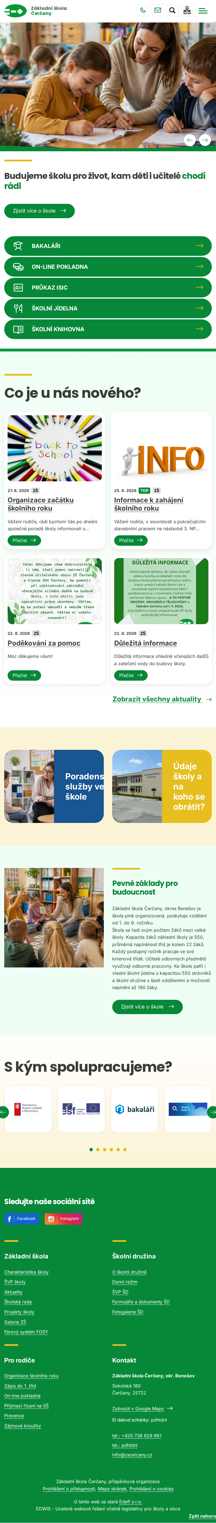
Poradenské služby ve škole (84, 786)
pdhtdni (130, 1445)
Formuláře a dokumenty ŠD (141, 1302)
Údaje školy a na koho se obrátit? (189, 786)
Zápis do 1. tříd (20, 1386)
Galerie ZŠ (15, 1322)
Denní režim (125, 1282)
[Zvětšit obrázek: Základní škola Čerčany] (54, 917)
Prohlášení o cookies (151, 1489)
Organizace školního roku (31, 1375)
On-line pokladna (22, 1395)
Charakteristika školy (26, 1272)
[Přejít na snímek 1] (91, 1150)
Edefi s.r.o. (130, 1501)
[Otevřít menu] (203, 11)
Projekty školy (19, 1312)
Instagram (69, 1218)
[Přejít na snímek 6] (125, 1150)
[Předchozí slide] (190, 140)
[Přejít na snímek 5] (118, 1150)
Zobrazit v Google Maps (138, 1408)
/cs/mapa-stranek (187, 10)
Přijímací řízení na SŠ (26, 1406)
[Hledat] (172, 10)
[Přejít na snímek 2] (97, 1150)
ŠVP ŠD (120, 1292)
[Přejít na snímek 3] (104, 1150)
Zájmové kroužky (22, 1426)
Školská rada (18, 1302)
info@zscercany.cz (158, 10)
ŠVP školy (15, 1282)
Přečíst (20, 540)
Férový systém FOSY (26, 1332)
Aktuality (13, 1292)
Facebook (26, 1218)
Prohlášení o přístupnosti (69, 1489)
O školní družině (129, 1272)
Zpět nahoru (202, 1516)
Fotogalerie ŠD (127, 1312)
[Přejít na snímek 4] (111, 1150)
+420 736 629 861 (143, 10)
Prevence (14, 1415)
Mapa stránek (112, 1489)
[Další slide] (205, 140)
